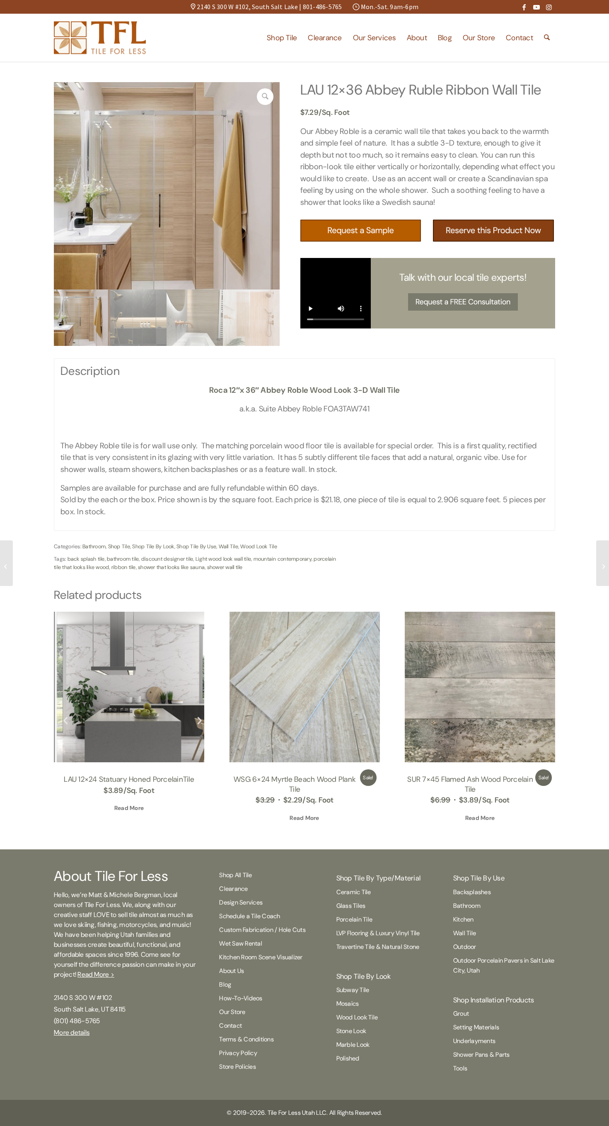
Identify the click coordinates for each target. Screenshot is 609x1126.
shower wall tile (225, 567)
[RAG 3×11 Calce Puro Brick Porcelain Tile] (6, 563)
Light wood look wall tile (223, 558)
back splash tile (86, 558)
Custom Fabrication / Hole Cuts (262, 930)
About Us (231, 971)
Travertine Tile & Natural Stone (378, 947)
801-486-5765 (322, 6)
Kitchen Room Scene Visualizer (260, 957)
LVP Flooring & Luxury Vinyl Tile (378, 933)
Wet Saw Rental (240, 943)
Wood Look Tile (258, 546)
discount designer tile (167, 558)
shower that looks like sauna (171, 567)
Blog (225, 984)
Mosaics (347, 1004)
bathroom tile (123, 558)
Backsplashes (472, 892)
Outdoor (464, 947)
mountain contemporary (283, 558)
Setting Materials (476, 1027)
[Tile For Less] (100, 38)
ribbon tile (123, 567)
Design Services (241, 902)
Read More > (95, 974)
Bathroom (94, 546)
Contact (230, 1025)
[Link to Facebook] (524, 7)
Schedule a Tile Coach (249, 916)
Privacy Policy (238, 1053)
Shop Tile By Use (196, 546)
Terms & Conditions (246, 1039)
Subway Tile (353, 990)
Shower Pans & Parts (481, 1055)
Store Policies (237, 1067)
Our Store (232, 1012)
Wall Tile (228, 546)
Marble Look (353, 1045)
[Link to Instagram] (549, 7)
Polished (348, 1058)
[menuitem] (281, 38)
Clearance (233, 889)
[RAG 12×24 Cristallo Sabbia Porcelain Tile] (602, 563)
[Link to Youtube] (536, 7)
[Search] (547, 38)
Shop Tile (119, 546)
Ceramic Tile (353, 892)
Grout (461, 1013)
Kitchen (463, 919)
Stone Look (351, 1031)
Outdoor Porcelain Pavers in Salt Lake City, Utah (503, 965)
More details (71, 1032)
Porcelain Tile (354, 919)
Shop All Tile (235, 875)
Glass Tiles (351, 906)
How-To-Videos (240, 998)
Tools (460, 1068)
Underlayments (474, 1041)
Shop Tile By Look (153, 546)
